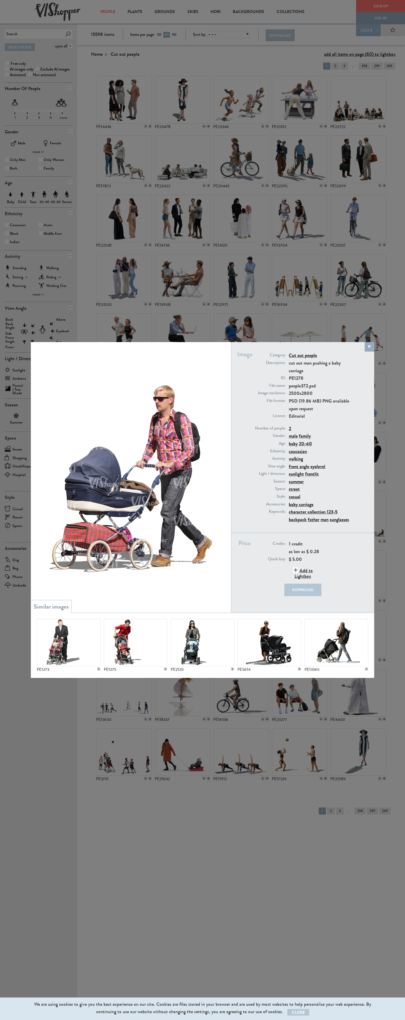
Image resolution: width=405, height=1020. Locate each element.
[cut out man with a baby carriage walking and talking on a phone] (336, 642)
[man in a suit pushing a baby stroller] (68, 642)
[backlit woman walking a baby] (269, 642)
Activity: (279, 459)
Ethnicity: (278, 451)
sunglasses (339, 519)
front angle (299, 466)
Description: (276, 363)
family (305, 435)
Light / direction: (272, 474)
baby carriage (301, 504)
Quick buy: (277, 559)
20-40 (305, 443)
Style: (281, 496)
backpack (298, 519)
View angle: (277, 466)
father (313, 519)
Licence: (279, 416)
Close (298, 1012)
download (302, 590)
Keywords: (277, 512)
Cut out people (303, 355)
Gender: (279, 436)
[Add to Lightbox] (99, 669)
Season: (279, 481)
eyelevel (317, 466)
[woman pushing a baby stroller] (135, 642)
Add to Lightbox (303, 573)
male (293, 435)
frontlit (312, 473)
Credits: (279, 544)
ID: (283, 378)
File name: (277, 386)
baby (293, 443)
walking (296, 458)
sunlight (296, 473)
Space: (280, 489)
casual (294, 496)
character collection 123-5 (313, 511)
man (325, 519)
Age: (282, 443)
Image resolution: (272, 393)
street (294, 489)
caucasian (298, 451)
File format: (276, 401)
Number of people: (270, 428)
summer (296, 481)
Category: (278, 355)
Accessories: (276, 504)
